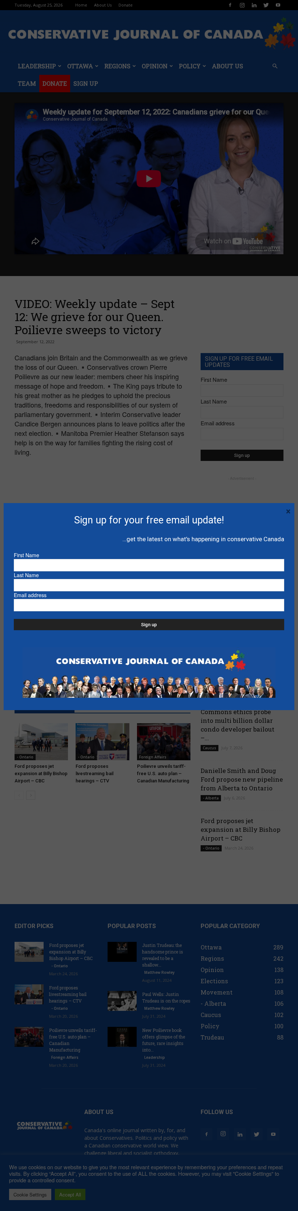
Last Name (26, 575)
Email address (30, 595)
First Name (26, 555)
